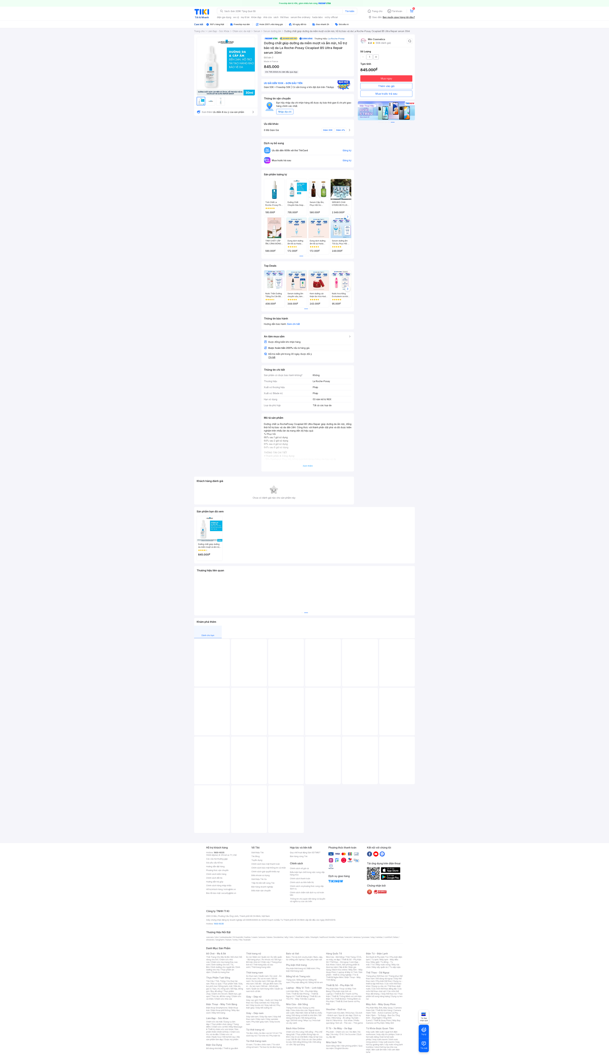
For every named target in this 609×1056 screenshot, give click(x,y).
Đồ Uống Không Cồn (302, 1042)
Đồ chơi (234, 957)
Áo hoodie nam (259, 981)
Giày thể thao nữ (389, 994)
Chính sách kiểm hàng (216, 874)
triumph (314, 937)
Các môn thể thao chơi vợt (384, 990)
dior (217, 937)
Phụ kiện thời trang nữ (296, 968)
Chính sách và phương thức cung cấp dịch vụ (307, 887)
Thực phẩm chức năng (221, 1024)
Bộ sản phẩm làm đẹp (223, 1038)
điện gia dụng (224, 17)
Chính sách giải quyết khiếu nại (265, 871)
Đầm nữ (256, 957)
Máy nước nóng (383, 964)
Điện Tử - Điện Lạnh (377, 953)
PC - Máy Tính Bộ (299, 999)
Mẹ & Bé (343, 967)
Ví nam (249, 1044)
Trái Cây (210, 981)
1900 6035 (219, 924)
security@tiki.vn (228, 893)
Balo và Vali (292, 953)
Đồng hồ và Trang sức (298, 976)
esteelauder (226, 937)
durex (269, 937)
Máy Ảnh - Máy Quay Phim (381, 1004)
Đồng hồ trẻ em (316, 982)
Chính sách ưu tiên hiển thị (302, 882)
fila (240, 940)
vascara (209, 937)
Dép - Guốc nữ (266, 1000)
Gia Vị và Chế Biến (299, 1037)
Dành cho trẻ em (219, 994)
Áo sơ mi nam (264, 978)
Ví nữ (275, 1033)
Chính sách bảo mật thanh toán (265, 864)
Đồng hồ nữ (302, 980)
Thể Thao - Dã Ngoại (377, 972)
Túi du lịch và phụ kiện (302, 957)
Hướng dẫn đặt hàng (215, 866)
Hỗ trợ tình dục (229, 1037)
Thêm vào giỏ (386, 86)
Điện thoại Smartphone (216, 1008)
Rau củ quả (216, 983)
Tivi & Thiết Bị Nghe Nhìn (342, 976)
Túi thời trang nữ (255, 1029)
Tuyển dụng (256, 860)
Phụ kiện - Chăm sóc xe (337, 1032)
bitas (395, 937)
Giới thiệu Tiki (257, 852)
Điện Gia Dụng (214, 1044)
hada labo (317, 17)
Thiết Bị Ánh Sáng (384, 1010)
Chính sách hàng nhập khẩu (218, 885)
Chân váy (265, 962)
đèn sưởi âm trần (379, 1049)
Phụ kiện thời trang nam (303, 969)
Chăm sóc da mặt (214, 1021)
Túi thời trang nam (256, 1041)
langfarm (220, 940)
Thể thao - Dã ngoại (339, 962)
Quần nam (263, 976)
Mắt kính (311, 968)
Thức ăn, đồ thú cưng (220, 996)
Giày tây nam (266, 1016)
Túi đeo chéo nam (262, 1044)
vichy (235, 940)
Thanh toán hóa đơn (335, 1013)
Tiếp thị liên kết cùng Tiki (263, 883)
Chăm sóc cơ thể (220, 1027)
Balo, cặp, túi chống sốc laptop (304, 958)
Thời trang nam (254, 972)
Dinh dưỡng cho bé (220, 964)
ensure (262, 937)
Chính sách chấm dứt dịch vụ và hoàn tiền (307, 893)
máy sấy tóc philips (386, 1034)
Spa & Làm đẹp (345, 1015)
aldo (307, 937)
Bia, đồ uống (216, 991)
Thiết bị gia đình (230, 1048)
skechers (299, 937)
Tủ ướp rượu (395, 967)
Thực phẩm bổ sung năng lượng (384, 995)
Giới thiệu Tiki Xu (259, 879)
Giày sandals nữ (262, 1002)
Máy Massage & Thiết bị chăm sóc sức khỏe (224, 1028)
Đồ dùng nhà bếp (214, 1048)
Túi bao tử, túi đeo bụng (270, 1047)
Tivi (373, 964)
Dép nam (260, 1019)
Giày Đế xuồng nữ (264, 1008)
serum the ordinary (300, 17)
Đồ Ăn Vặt (296, 1039)
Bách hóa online (339, 969)
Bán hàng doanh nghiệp (262, 887)
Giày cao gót (252, 1000)
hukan (228, 940)
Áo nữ (248, 957)
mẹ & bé (245, 17)
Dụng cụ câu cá (379, 986)
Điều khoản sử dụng (260, 875)
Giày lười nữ (270, 1005)
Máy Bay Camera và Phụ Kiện (383, 1021)
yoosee (365, 937)
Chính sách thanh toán (300, 878)
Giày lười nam (252, 1016)
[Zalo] (382, 853)
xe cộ (236, 17)
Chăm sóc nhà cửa (223, 999)
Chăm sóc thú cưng (295, 1032)
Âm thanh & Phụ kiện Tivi (377, 957)
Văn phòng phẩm (349, 1046)
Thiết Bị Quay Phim (382, 1020)
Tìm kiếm (349, 11)
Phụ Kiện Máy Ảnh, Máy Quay (379, 1008)
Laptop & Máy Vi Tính (347, 972)
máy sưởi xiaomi (386, 1042)
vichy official (331, 17)
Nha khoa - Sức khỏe (343, 1020)
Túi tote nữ (263, 1035)
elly (286, 937)
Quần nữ (265, 957)
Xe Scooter (350, 1034)
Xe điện (353, 1032)
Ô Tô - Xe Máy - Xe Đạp (339, 1028)
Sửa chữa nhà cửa (299, 1010)
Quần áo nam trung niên (263, 989)
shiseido (210, 940)
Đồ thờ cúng (296, 1020)
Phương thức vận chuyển (217, 870)
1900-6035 (219, 852)
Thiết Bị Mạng (301, 996)
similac (379, 937)
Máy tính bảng (218, 1013)
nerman (340, 937)
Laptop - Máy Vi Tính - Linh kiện (304, 987)
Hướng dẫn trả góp (214, 882)
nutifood (324, 937)
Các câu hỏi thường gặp (217, 859)
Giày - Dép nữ (254, 996)
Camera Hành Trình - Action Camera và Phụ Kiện (383, 1013)
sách (276, 17)
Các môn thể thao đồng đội (384, 989)
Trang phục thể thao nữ (376, 976)
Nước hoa (216, 1037)
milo (292, 937)
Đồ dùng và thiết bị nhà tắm (304, 1015)
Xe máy (334, 1034)
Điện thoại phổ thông (220, 1010)
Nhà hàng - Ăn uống (341, 1018)
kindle (332, 937)
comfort (388, 937)
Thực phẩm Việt (230, 983)
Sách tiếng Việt (333, 1046)
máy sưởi (370, 1032)
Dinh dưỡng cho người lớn (222, 967)
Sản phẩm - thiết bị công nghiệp (344, 973)
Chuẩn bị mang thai (220, 972)
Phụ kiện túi (275, 1035)
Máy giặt (375, 962)
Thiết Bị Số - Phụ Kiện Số (339, 985)
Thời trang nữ (253, 953)
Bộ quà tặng (299, 1044)
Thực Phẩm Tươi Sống (218, 977)
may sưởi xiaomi (380, 1039)
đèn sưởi (380, 1032)
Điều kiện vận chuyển (261, 890)
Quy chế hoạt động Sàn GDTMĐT (305, 852)
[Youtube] (375, 853)
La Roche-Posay (336, 38)
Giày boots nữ (256, 1005)
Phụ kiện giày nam (260, 1021)
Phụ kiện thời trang (296, 965)
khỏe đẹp (256, 17)
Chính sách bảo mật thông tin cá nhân (268, 868)
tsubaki (247, 940)
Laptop (311, 999)
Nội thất (299, 1013)
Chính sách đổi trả (214, 878)
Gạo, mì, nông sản (221, 989)
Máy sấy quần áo (380, 967)
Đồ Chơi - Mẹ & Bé (216, 953)
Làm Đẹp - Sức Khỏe (217, 1018)
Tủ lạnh (374, 959)
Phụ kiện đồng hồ (299, 982)
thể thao (284, 17)
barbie (248, 937)
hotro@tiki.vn (230, 889)
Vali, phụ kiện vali (314, 959)
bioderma (278, 937)
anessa (357, 937)
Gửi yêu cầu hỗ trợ (214, 862)
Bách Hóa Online (295, 1028)
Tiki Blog (255, 856)
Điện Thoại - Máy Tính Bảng (221, 1004)
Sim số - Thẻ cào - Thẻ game (349, 1023)
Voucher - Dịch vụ (336, 1009)
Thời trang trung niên (261, 967)
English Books (341, 1048)
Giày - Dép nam (254, 1013)
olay (373, 937)
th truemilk (238, 937)
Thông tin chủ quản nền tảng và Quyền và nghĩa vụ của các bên (307, 900)
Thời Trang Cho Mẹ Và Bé (217, 957)
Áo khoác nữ (267, 959)
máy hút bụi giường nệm (383, 1043)
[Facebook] (369, 853)
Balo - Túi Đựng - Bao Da (383, 1015)
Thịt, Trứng (220, 981)
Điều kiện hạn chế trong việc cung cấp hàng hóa (307, 873)
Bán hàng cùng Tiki (299, 856)
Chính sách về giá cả (299, 868)
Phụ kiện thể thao (384, 981)
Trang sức (290, 980)
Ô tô (342, 1034)
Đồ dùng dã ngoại (384, 978)
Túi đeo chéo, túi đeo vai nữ (259, 1033)
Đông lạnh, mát (225, 986)
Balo (288, 957)
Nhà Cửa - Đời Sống (297, 1004)
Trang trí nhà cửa (293, 1008)
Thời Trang (351, 957)
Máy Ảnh (390, 1023)
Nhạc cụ (307, 1020)
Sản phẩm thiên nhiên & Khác (222, 1030)
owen (254, 937)
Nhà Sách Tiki (334, 1042)
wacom (348, 937)
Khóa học (350, 1013)
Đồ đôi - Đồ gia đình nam (266, 983)
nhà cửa (267, 17)
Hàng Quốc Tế (334, 953)
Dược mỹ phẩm (231, 1039)
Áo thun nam (252, 976)
